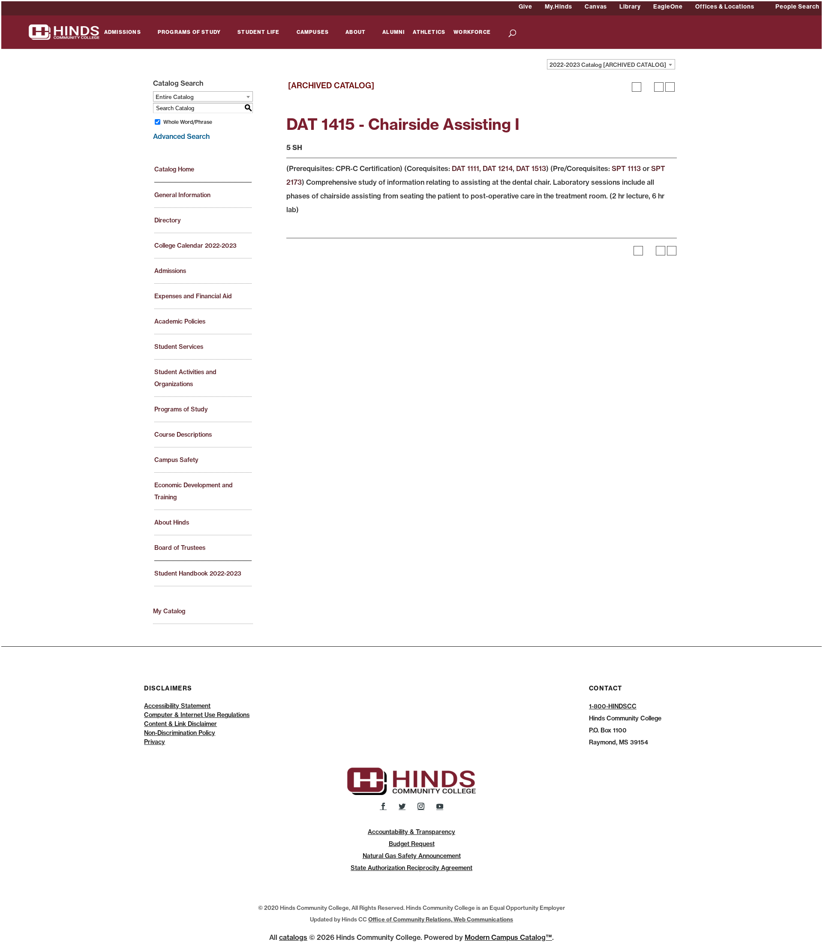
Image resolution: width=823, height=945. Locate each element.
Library (630, 6)
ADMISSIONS (122, 32)
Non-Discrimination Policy (179, 733)
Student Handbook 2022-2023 (197, 573)
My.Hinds (558, 6)
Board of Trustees (179, 548)
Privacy (154, 742)
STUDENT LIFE (258, 32)
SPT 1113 (626, 168)
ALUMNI (393, 32)
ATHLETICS (429, 32)
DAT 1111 (465, 168)
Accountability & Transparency (411, 832)
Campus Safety (176, 460)
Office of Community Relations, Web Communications (440, 919)
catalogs (293, 937)
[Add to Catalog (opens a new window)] (636, 87)
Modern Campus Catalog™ (508, 937)
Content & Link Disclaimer (180, 724)
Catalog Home (174, 169)
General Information (182, 195)
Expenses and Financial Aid (193, 296)
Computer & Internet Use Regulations (196, 715)
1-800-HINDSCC (613, 706)
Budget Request (412, 844)
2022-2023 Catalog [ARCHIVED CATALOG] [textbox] (608, 64)
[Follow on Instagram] (421, 806)
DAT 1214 (498, 168)
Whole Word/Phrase (187, 122)
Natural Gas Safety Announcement (412, 856)
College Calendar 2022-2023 (195, 245)
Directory (167, 220)
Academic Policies (179, 321)
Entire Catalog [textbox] (175, 96)
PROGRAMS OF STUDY (189, 32)
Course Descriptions (183, 434)
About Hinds (171, 522)
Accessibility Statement (177, 706)
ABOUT (355, 32)
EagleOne (668, 6)
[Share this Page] (647, 87)
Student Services (178, 347)
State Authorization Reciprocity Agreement (411, 868)
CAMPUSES (313, 32)
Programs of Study (181, 409)
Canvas (596, 6)
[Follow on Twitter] (402, 806)
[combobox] (611, 64)
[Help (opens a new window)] (670, 87)
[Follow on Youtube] (440, 806)
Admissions (170, 271)
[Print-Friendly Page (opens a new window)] (659, 87)
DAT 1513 (531, 168)
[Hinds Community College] (64, 31)
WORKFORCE (472, 32)
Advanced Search (181, 136)
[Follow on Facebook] (383, 806)
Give (525, 6)
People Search (797, 6)
